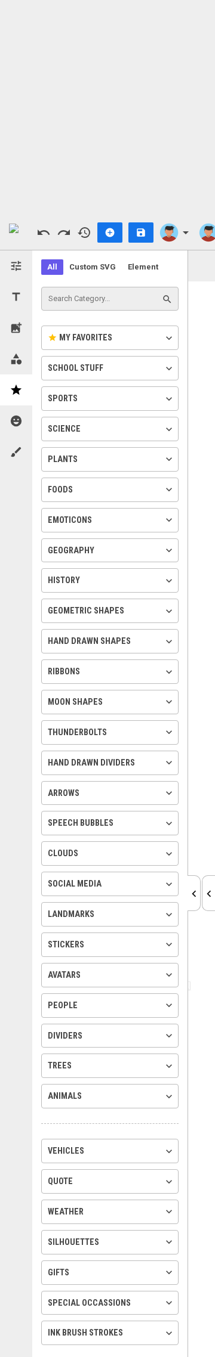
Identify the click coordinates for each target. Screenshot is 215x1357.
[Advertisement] (107, 107)
